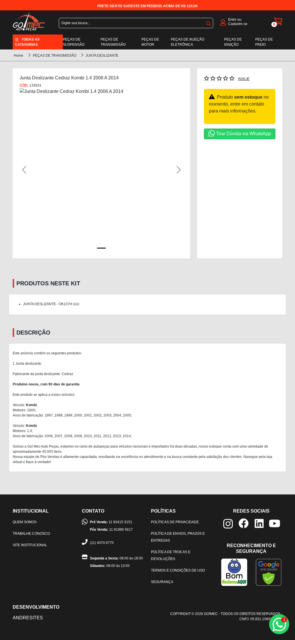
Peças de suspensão (73, 42)
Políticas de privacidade (175, 522)
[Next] (171, 169)
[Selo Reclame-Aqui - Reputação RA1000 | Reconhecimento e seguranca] (234, 572)
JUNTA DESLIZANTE (102, 56)
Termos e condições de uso (178, 570)
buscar (208, 22)
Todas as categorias (27, 42)
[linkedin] (259, 523)
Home (18, 56)
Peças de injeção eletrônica (187, 42)
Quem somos (25, 522)
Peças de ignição (233, 42)
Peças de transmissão (113, 42)
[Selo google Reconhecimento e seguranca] (268, 572)
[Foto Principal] (101, 248)
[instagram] (228, 523)
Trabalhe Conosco (31, 534)
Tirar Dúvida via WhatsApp (243, 133)
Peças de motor (150, 42)
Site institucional (30, 545)
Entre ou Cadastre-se (237, 22)
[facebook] (244, 522)
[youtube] (274, 523)
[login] (223, 22)
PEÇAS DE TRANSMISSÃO (55, 56)
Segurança (162, 582)
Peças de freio (264, 42)
